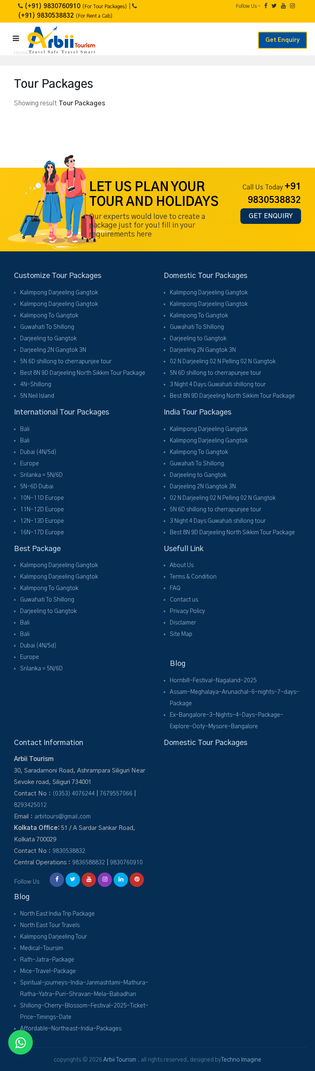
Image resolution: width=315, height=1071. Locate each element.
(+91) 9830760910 (76, 6)
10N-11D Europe (42, 498)
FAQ (175, 588)
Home (21, 53)
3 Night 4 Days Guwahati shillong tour (218, 384)
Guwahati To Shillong (47, 327)
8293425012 (30, 805)
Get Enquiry (282, 40)
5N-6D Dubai (36, 487)
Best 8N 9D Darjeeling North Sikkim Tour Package (82, 373)
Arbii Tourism (119, 1060)
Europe (29, 464)
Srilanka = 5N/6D (41, 475)
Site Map (181, 634)
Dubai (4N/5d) (38, 452)
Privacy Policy (187, 611)
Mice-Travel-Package (48, 971)
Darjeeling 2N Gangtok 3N (53, 350)
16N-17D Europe (42, 533)
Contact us (184, 600)
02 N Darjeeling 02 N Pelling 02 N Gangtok (223, 362)
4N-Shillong (35, 384)
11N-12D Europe (42, 510)
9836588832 (88, 863)
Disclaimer (183, 623)
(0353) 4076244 (73, 794)
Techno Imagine (241, 1060)
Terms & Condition (193, 577)
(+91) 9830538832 (65, 16)
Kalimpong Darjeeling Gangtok (59, 293)
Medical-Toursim (41, 948)
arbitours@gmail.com (62, 817)
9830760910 (126, 863)
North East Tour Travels (50, 925)
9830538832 (68, 851)
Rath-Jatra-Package (47, 960)
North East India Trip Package (57, 914)
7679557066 (116, 794)
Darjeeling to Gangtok (48, 339)
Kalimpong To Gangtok (49, 316)
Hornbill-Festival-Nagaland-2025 (213, 681)
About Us (182, 565)
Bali (25, 429)
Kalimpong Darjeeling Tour (53, 937)
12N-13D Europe (42, 521)
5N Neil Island (37, 396)
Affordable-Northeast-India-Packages (70, 1029)
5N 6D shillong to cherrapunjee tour (66, 362)
